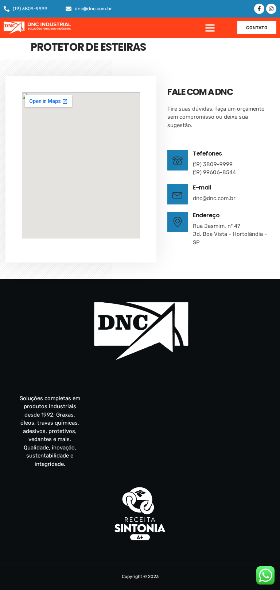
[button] (210, 27)
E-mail (202, 187)
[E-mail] (177, 194)
